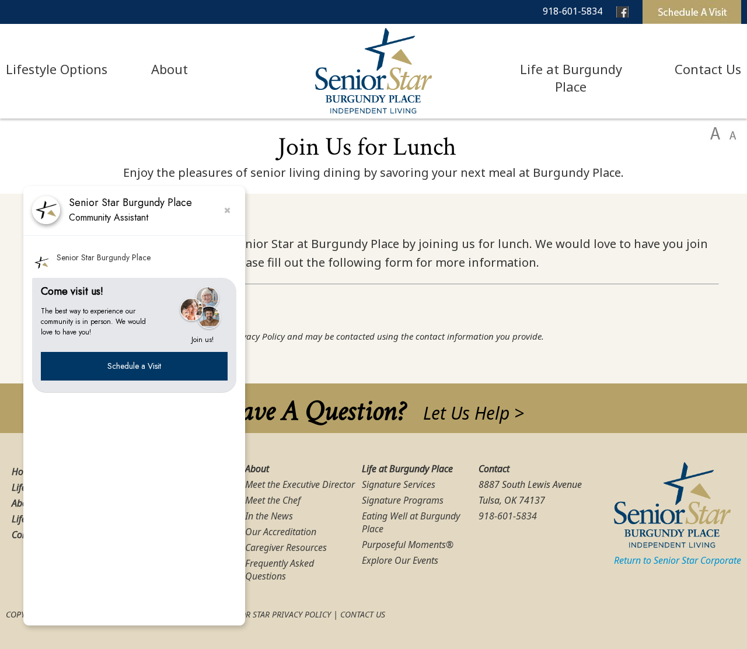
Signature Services (398, 484)
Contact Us (708, 69)
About (169, 69)
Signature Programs (403, 500)
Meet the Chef (273, 500)
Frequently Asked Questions (279, 569)
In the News (269, 516)
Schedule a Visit (134, 366)
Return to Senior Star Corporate (677, 560)
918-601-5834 (572, 11)
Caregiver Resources (286, 547)
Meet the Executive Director (300, 484)
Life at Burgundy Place (571, 77)
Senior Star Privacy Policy (277, 614)
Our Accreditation (280, 531)
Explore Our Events (400, 560)
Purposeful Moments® (407, 544)
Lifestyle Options (56, 69)
